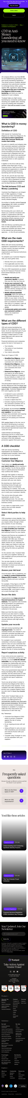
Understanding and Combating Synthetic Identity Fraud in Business (13, 847)
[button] (4, 756)
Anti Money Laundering (17, 181)
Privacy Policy (10, 951)
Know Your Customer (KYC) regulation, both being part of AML (14, 387)
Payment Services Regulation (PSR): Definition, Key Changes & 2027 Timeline (13, 914)
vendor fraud (9, 422)
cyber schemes (13, 436)
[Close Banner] (26, 1)
